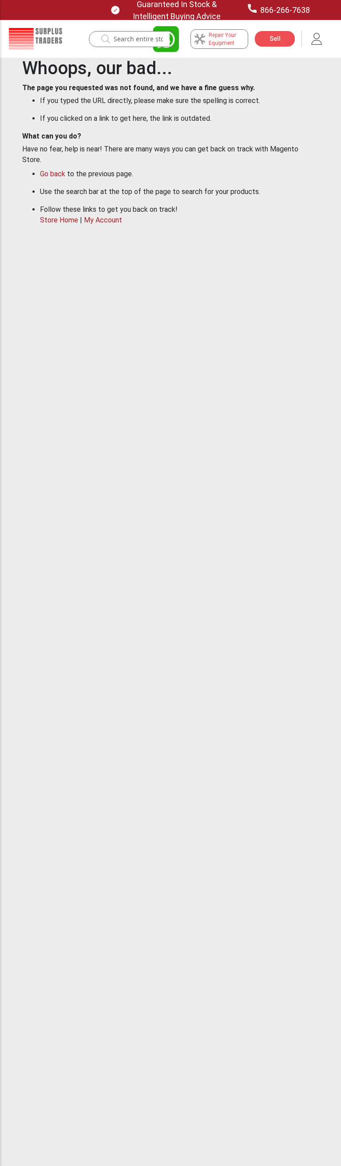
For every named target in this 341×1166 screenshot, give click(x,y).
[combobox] (138, 39)
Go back (52, 174)
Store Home (59, 220)
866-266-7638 (285, 10)
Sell (275, 38)
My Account (103, 220)
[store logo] (35, 39)
